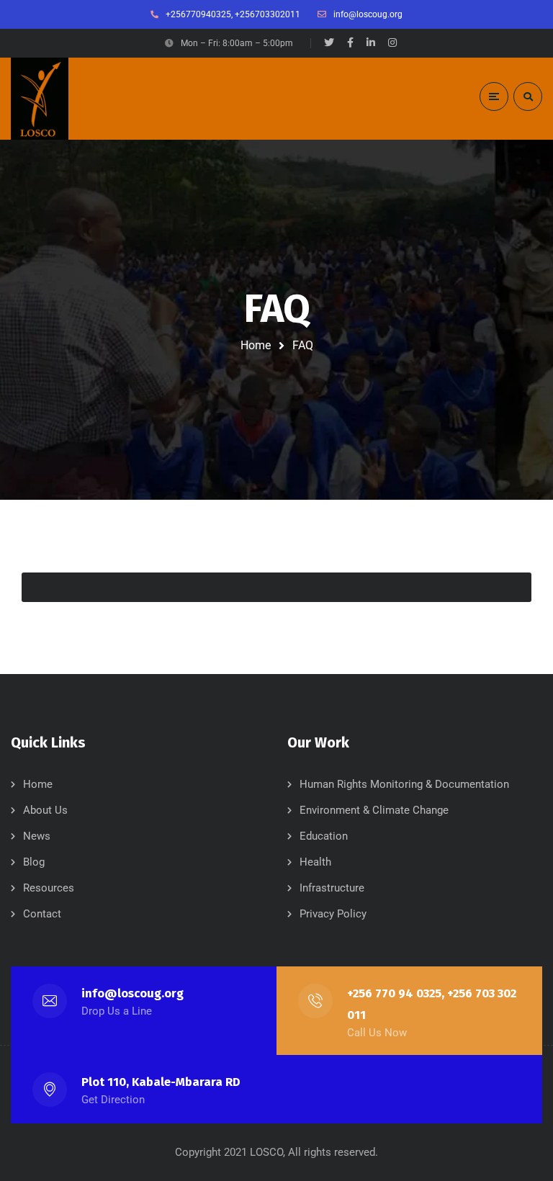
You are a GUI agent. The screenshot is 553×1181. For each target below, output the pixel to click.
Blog (34, 862)
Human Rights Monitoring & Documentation (404, 784)
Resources (48, 887)
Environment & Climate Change (374, 810)
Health (315, 862)
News (36, 836)
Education (324, 836)
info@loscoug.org (132, 993)
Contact (42, 913)
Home (255, 345)
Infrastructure (332, 887)
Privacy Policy (333, 913)
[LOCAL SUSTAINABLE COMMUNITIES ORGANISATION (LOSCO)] (39, 99)
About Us (45, 810)
